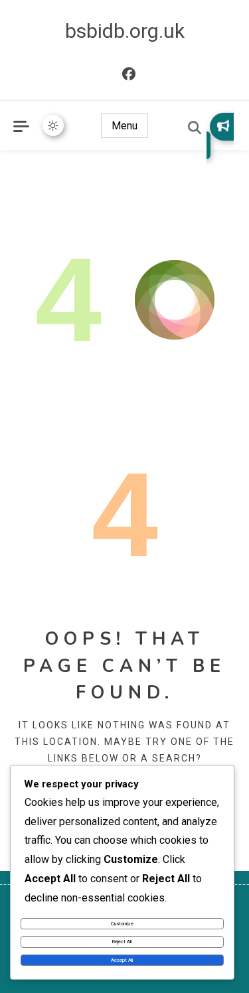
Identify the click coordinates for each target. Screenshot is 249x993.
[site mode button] (53, 125)
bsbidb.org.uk (125, 30)
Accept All (122, 960)
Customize (122, 924)
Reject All (121, 942)
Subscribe (220, 136)
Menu (124, 125)
